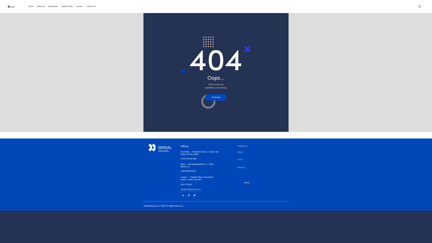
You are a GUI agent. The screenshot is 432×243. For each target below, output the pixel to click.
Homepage (216, 97)
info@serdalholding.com (191, 189)
